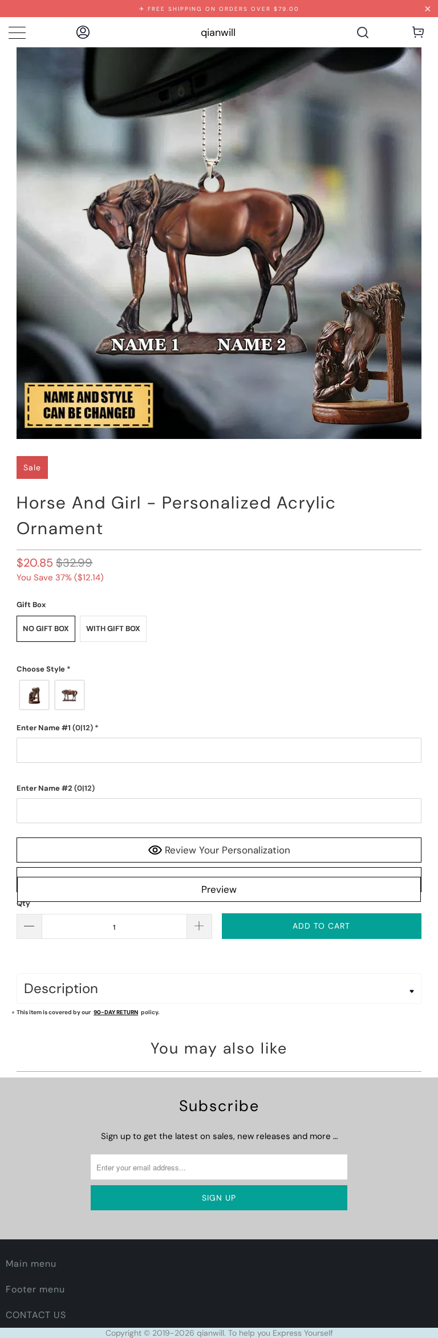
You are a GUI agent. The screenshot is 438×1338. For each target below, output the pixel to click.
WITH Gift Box (113, 628)
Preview (219, 889)
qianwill (218, 32)
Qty (23, 903)
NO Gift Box (46, 628)
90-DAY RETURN (116, 1012)
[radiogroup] (219, 695)
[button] (219, 669)
